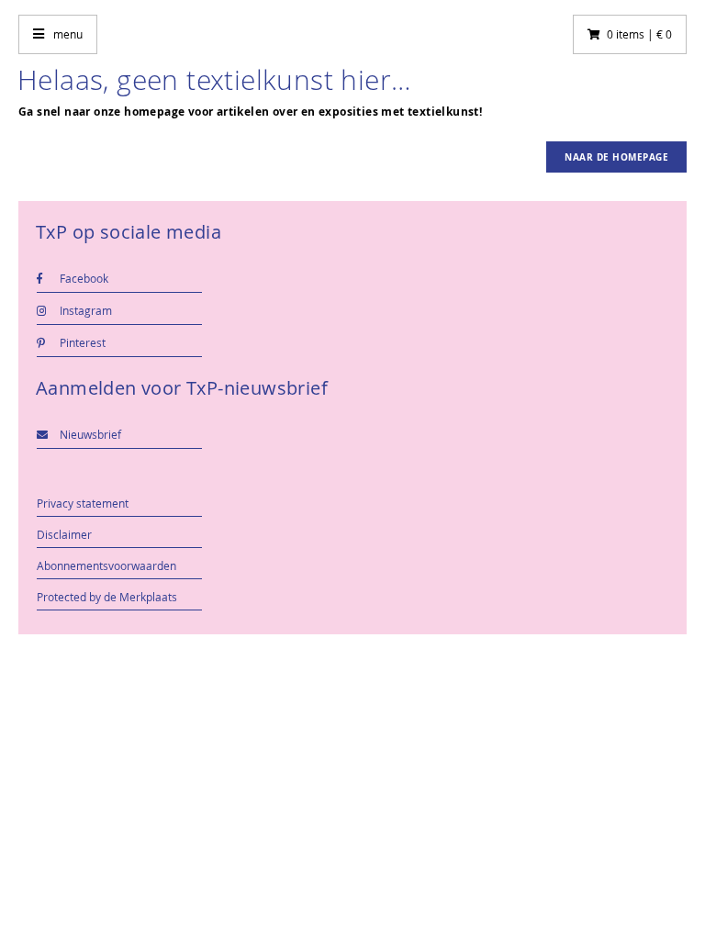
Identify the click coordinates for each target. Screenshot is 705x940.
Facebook (82, 278)
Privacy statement (83, 503)
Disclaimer (64, 534)
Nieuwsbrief (89, 434)
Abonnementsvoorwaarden (106, 565)
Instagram (84, 310)
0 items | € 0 (639, 34)
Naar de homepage (616, 157)
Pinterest (81, 342)
